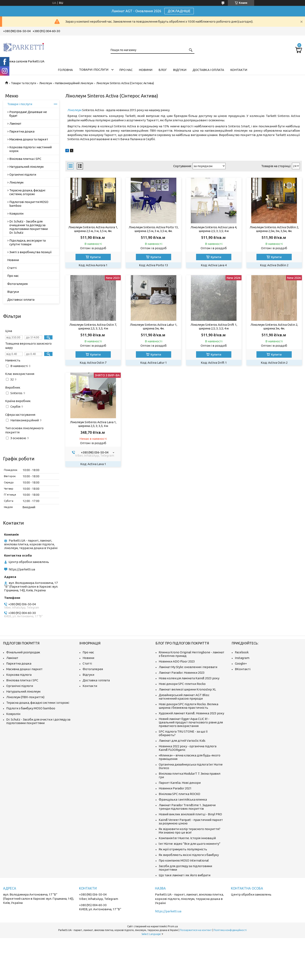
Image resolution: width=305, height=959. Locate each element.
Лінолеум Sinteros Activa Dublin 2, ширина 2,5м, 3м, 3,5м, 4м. (274, 229)
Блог (163, 70)
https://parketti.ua (22, 569)
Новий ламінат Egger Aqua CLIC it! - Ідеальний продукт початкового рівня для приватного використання (191, 722)
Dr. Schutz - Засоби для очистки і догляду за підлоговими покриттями (38, 721)
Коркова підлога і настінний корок (30, 149)
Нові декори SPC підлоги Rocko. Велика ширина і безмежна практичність (188, 705)
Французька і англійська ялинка (183, 799)
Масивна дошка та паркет (28, 139)
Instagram (242, 658)
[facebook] (67, 151)
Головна (65, 70)
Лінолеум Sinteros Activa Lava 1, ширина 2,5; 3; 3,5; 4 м (93, 424)
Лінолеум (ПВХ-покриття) (25, 697)
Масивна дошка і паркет (24, 669)
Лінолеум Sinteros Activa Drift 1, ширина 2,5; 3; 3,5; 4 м (213, 326)
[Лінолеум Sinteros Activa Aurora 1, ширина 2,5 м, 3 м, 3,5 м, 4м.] (93, 200)
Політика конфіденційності (230, 930)
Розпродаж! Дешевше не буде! (28, 113)
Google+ (241, 663)
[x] (71, 151)
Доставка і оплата (208, 70)
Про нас (126, 70)
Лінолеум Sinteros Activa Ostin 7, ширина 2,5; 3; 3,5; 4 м (93, 326)
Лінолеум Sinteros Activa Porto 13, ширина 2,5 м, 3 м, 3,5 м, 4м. (153, 229)
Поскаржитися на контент (196, 930)
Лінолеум (45, 83)
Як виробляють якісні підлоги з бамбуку (189, 855)
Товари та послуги (23, 83)
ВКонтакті (242, 669)
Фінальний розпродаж (23, 652)
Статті (12, 268)
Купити (95, 257)
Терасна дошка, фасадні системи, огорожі (27, 192)
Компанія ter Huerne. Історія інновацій (187, 838)
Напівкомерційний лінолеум (74, 83)
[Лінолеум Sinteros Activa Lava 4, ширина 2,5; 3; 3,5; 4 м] (214, 200)
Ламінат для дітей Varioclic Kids (182, 740)
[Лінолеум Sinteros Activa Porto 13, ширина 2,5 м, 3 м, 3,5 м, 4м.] (153, 200)
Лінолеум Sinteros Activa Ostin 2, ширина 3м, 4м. (274, 326)
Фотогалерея (17, 284)
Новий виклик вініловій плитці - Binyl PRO (190, 814)
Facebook (242, 652)
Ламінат (15, 123)
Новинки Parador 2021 (175, 788)
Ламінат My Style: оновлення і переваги (188, 667)
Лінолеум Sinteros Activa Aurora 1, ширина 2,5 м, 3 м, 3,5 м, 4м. (93, 229)
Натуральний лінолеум (26, 166)
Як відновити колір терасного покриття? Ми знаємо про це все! (189, 830)
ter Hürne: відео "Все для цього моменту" (189, 843)
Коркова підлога (19, 674)
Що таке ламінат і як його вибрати (184, 875)
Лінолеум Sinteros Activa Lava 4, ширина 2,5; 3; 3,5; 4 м (213, 229)
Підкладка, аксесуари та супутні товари (27, 242)
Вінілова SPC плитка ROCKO (179, 794)
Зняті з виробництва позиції (30, 252)
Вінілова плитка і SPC (25, 158)
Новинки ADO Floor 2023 (177, 661)
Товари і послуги (93, 69)
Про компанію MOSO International (184, 860)
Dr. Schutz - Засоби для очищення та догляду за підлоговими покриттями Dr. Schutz (28, 227)
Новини (145, 70)
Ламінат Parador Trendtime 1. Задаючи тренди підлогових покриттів (187, 806)
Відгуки (179, 70)
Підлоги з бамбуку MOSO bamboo (30, 708)
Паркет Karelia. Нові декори (180, 782)
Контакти (238, 70)
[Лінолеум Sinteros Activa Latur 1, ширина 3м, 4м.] (153, 298)
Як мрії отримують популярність (183, 849)
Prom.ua (173, 926)
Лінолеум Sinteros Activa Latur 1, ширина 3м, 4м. (153, 326)
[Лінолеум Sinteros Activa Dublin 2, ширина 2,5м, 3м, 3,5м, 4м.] (274, 200)
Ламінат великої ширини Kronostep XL (187, 689)
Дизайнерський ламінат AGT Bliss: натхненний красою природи (184, 696)
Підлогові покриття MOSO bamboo (28, 203)
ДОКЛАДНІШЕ (179, 11)
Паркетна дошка (21, 131)
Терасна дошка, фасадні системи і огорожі (37, 702)
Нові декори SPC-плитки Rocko (182, 684)
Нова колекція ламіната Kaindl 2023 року (189, 678)
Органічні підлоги (22, 174)
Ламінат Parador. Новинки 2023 (182, 672)
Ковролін (16, 213)
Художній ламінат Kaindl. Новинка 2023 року (191, 713)
